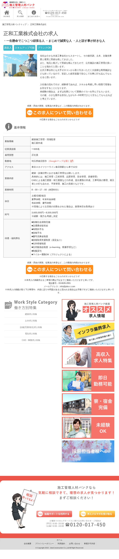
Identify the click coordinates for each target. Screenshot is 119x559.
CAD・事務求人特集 (31, 340)
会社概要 (27, 544)
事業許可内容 (89, 544)
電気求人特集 (31, 333)
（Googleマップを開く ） (61, 161)
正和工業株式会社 (38, 24)
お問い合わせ (74, 544)
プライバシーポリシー (44, 544)
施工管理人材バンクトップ (14, 24)
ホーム (59, 540)
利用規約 (61, 544)
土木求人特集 (31, 321)
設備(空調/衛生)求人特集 (31, 327)
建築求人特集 (31, 314)
